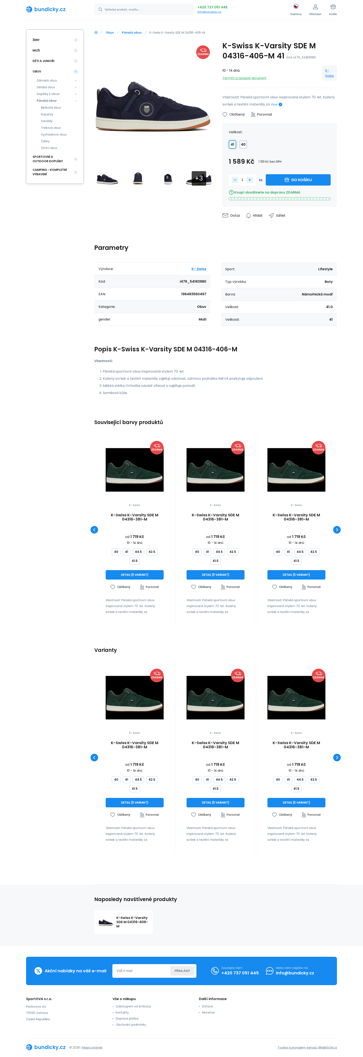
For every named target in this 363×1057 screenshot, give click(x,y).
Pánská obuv (132, 32)
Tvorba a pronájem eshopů (298, 1047)
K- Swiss (329, 73)
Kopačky (47, 114)
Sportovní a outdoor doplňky (48, 159)
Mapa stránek (92, 1047)
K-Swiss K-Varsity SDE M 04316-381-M (134, 517)
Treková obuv (51, 128)
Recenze (208, 1012)
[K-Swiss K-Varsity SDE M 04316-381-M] (135, 470)
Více (274, 104)
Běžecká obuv (51, 107)
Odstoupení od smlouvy (133, 1006)
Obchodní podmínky (131, 1025)
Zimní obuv (49, 148)
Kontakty (122, 1012)
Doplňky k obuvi (48, 94)
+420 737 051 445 (212, 7)
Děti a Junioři (43, 61)
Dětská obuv (46, 87)
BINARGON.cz (327, 1047)
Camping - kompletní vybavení (50, 172)
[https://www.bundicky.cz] (96, 32)
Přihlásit (182, 971)
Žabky (45, 141)
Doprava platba (127, 1018)
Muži (36, 50)
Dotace (207, 1006)
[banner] (55, 9)
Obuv (110, 32)
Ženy (36, 40)
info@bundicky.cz (209, 12)
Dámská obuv (47, 80)
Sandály (47, 121)
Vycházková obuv (54, 134)
